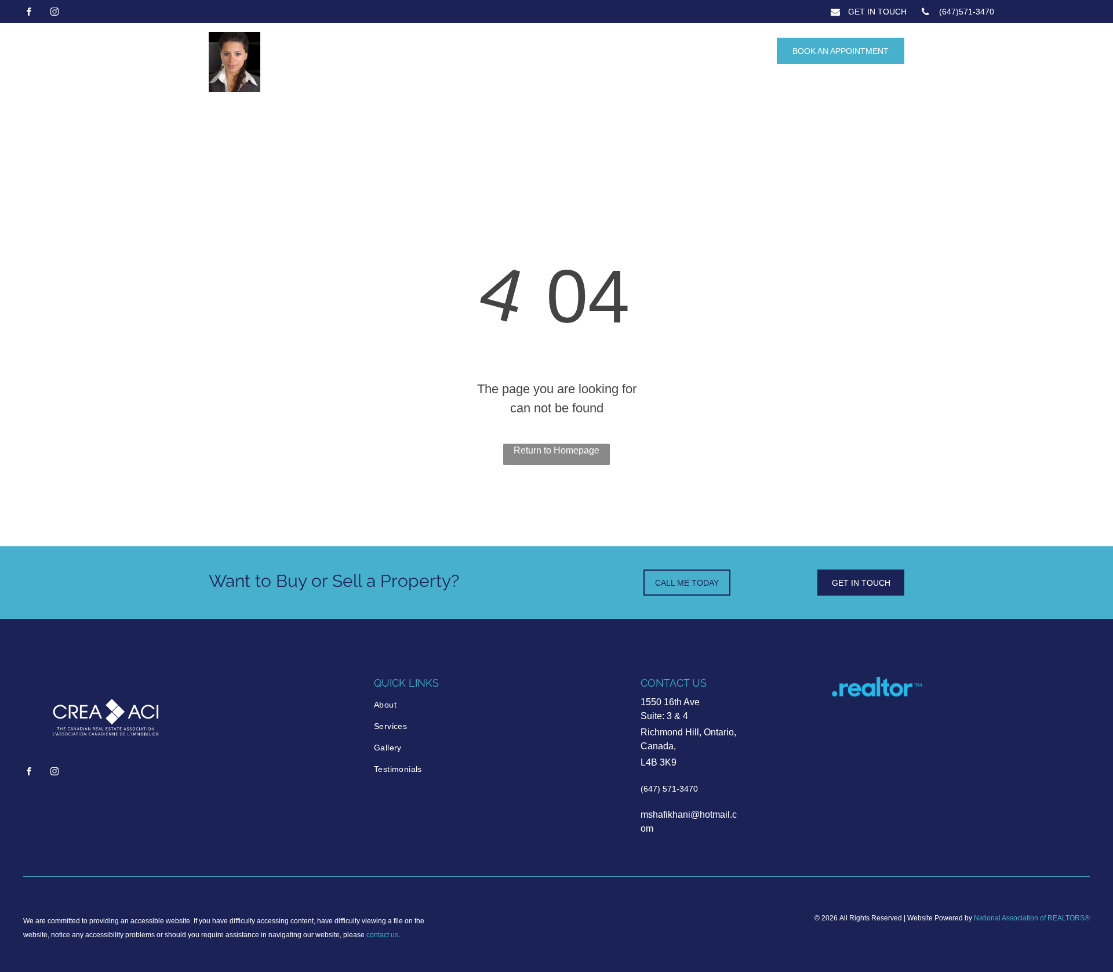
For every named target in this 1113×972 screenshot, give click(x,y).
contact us (382, 935)
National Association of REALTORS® (1032, 918)
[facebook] (29, 13)
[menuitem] (423, 705)
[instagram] (54, 13)
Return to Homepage (556, 450)
